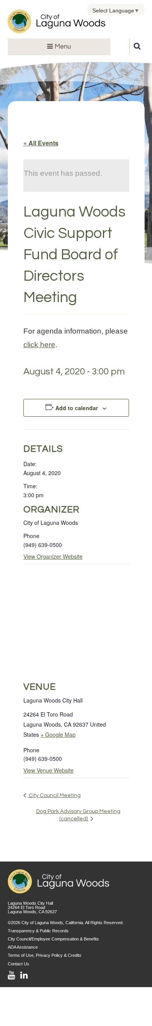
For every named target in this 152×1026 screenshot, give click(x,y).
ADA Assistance (23, 947)
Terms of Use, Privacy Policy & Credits (44, 955)
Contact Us (18, 963)
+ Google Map (58, 734)
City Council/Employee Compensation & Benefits (53, 939)
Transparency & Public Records (38, 930)
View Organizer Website (53, 556)
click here (39, 344)
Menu (62, 46)
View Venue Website (48, 770)
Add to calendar (76, 408)
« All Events (40, 142)
